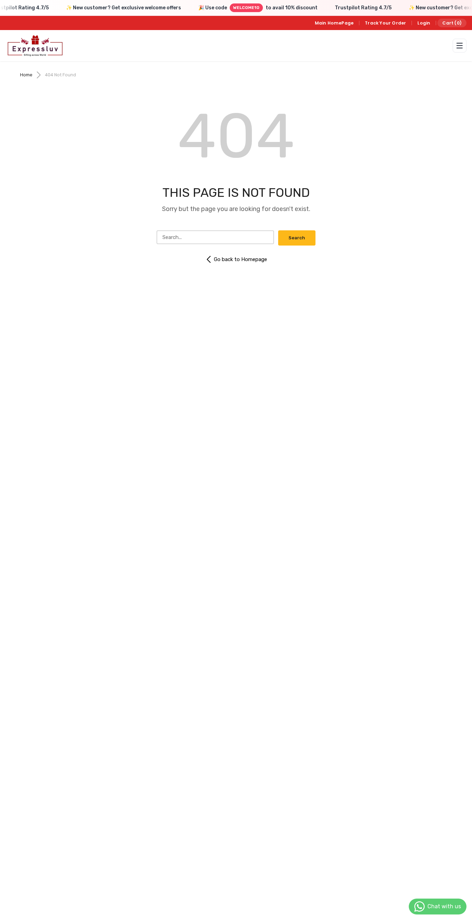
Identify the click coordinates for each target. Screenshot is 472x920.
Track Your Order (385, 23)
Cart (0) (452, 23)
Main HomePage (334, 23)
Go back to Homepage (240, 259)
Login (423, 23)
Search (297, 237)
